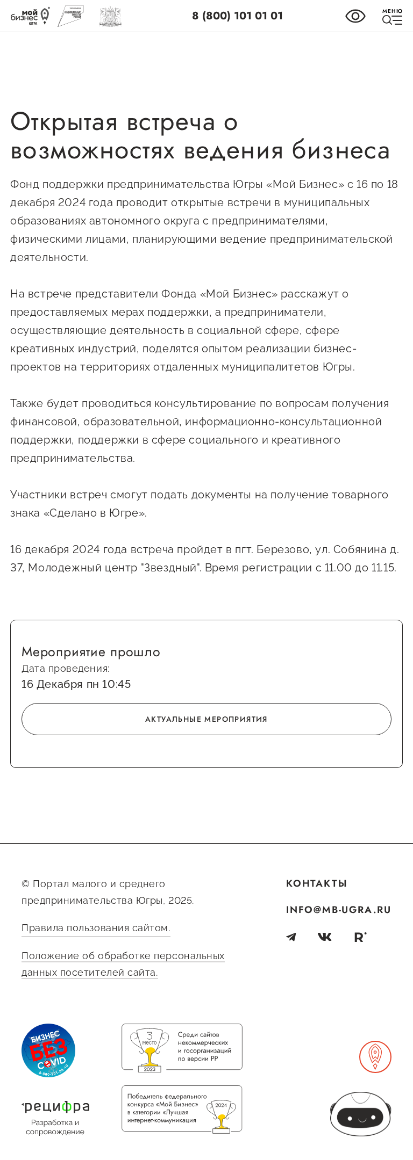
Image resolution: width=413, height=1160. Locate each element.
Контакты (316, 883)
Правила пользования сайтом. (96, 927)
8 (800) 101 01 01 (237, 16)
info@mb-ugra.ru (338, 910)
